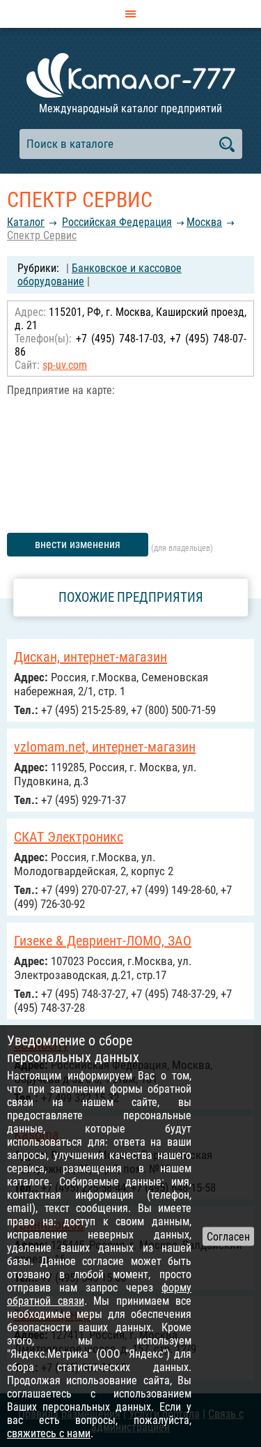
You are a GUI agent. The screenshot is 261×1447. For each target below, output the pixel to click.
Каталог (26, 222)
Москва (204, 222)
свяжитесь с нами (48, 1433)
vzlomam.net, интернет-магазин (105, 746)
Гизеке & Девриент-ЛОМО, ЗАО (102, 940)
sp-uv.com (64, 365)
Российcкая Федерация (117, 222)
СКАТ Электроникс (68, 836)
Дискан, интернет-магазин (90, 657)
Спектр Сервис (42, 235)
